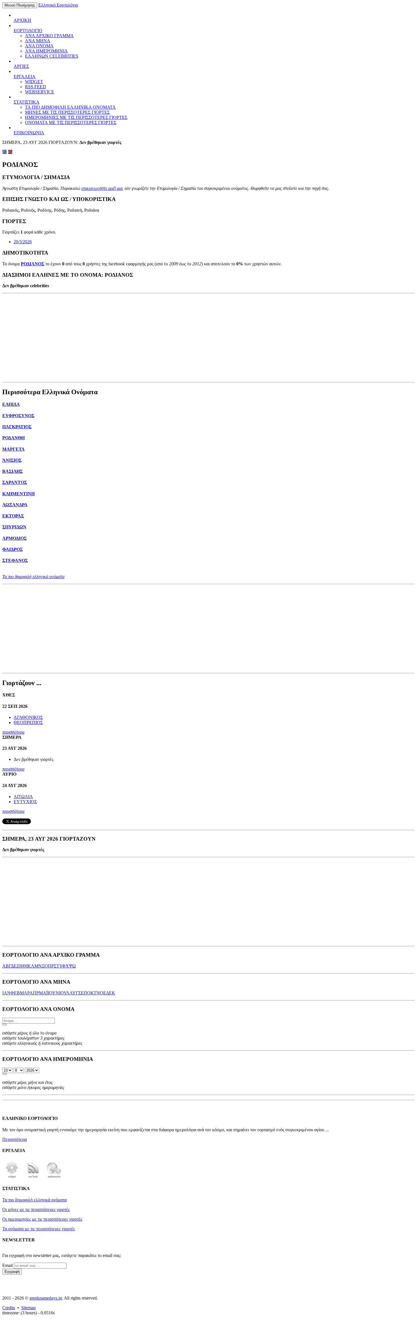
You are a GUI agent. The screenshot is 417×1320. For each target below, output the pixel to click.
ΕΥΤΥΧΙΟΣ (25, 801)
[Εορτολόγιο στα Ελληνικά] (4, 152)
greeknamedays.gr (46, 1298)
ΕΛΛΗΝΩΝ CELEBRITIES (51, 56)
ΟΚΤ (91, 992)
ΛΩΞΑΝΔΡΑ (15, 504)
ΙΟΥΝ (53, 992)
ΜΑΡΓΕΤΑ (13, 449)
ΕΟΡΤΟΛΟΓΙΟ (28, 30)
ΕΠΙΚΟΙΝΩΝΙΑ (29, 132)
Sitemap (28, 1307)
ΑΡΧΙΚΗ (22, 20)
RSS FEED (35, 86)
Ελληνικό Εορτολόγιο (58, 5)
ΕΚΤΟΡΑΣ (13, 515)
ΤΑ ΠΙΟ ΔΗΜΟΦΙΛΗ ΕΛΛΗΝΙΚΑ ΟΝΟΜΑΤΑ (70, 107)
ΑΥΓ (74, 992)
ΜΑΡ (25, 992)
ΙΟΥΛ (64, 992)
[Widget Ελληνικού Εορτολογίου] (12, 1177)
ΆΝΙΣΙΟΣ (12, 460)
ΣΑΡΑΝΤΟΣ (14, 482)
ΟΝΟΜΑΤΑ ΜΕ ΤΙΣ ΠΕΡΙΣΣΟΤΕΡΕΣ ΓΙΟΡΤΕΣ (70, 122)
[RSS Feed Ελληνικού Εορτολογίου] (33, 1177)
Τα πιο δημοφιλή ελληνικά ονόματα (33, 576)
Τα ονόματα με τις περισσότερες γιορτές (38, 1228)
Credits (8, 1307)
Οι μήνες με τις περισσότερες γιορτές (36, 1209)
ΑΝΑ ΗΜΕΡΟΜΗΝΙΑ (46, 51)
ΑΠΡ (34, 992)
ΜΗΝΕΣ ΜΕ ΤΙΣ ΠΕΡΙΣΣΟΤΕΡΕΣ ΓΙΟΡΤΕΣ (67, 112)
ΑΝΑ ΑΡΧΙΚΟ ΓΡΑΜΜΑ (49, 35)
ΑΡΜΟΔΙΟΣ (14, 538)
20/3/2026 (23, 241)
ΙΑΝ (6, 992)
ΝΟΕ (101, 992)
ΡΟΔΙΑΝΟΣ (32, 263)
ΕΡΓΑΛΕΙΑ (24, 76)
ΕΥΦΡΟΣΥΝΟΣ (18, 415)
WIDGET (34, 81)
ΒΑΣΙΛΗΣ (12, 471)
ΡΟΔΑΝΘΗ (13, 437)
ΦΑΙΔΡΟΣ (12, 549)
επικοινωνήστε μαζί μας (102, 188)
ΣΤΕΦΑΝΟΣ (15, 560)
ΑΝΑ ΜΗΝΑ (37, 40)
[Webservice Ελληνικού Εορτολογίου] (54, 1177)
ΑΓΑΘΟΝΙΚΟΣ (28, 717)
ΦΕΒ (15, 992)
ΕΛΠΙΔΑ (11, 404)
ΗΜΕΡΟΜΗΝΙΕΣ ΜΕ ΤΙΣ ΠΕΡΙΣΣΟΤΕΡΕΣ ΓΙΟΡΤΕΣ (76, 117)
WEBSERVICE (39, 91)
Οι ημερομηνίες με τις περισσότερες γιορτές (42, 1219)
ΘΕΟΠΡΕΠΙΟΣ (28, 722)
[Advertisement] (208, 337)
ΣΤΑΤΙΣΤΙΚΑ (26, 102)
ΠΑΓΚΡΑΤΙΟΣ (16, 426)
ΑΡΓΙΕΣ (21, 66)
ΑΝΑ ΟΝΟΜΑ (39, 45)
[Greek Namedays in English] (10, 152)
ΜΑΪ (43, 992)
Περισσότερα (14, 1139)
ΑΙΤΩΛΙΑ (23, 796)
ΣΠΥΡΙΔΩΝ (14, 526)
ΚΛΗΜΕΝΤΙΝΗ (18, 493)
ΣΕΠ (82, 992)
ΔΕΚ (110, 992)
